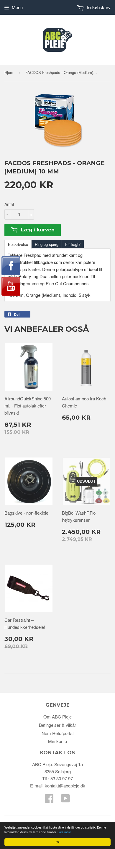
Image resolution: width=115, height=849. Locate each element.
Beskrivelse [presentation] (18, 244)
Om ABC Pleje (57, 716)
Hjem (8, 72)
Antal (9, 204)
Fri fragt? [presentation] (72, 244)
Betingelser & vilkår (57, 725)
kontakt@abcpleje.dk (65, 785)
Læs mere (64, 832)
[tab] (17, 243)
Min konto (57, 741)
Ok (58, 842)
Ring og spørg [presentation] (46, 244)
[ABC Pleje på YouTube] (65, 800)
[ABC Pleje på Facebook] (49, 800)
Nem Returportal (57, 733)
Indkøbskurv (98, 7)
